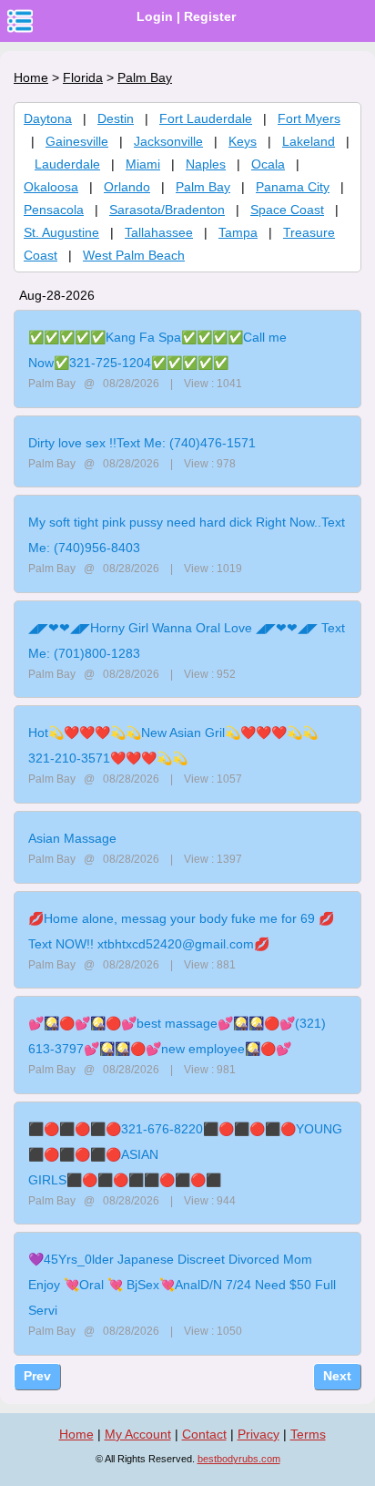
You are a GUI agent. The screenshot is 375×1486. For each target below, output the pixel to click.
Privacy (258, 1434)
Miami (143, 164)
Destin (115, 118)
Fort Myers (309, 118)
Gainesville (77, 141)
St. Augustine (61, 232)
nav (20, 21)
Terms (308, 1434)
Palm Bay (203, 186)
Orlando (127, 186)
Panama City (292, 186)
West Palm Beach (134, 255)
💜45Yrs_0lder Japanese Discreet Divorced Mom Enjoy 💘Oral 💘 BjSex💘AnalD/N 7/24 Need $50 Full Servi (182, 1284)
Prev (37, 1375)
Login (155, 16)
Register (210, 16)
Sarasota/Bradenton (167, 209)
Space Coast (287, 209)
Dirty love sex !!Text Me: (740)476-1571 (142, 443)
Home (31, 77)
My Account (138, 1434)
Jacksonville (168, 141)
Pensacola (54, 209)
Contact (204, 1434)
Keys (242, 141)
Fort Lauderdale (205, 118)
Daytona (48, 118)
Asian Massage (72, 838)
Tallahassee (159, 232)
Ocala (268, 164)
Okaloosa (51, 186)
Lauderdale (67, 164)
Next (337, 1375)
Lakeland (308, 141)
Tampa (238, 232)
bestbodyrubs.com (239, 1458)
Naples (206, 164)
